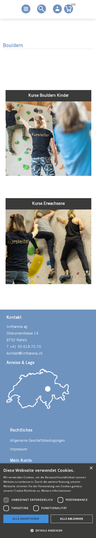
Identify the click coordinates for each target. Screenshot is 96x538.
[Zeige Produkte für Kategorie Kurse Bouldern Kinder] (48, 175)
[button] (48, 530)
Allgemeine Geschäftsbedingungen (37, 440)
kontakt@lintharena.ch (24, 353)
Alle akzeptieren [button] (26, 519)
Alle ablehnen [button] (71, 519)
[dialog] (48, 500)
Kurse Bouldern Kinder (48, 95)
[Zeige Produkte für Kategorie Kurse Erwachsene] (48, 283)
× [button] (91, 468)
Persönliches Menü (57, 8)
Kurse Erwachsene (48, 203)
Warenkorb (72, 5)
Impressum (18, 449)
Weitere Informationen (56, 491)
